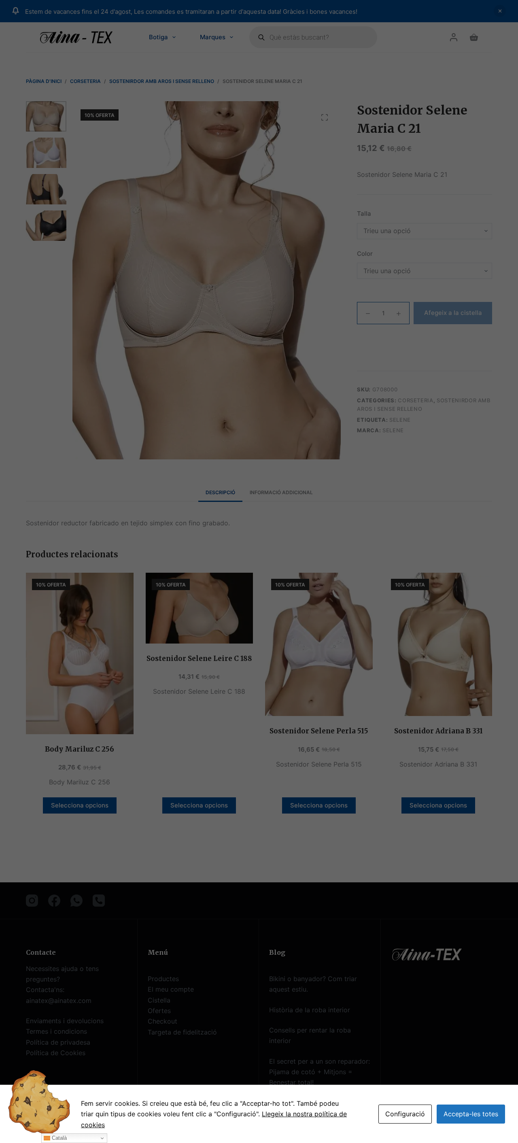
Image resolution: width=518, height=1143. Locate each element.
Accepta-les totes (471, 1114)
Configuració (405, 1114)
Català (58, 1138)
